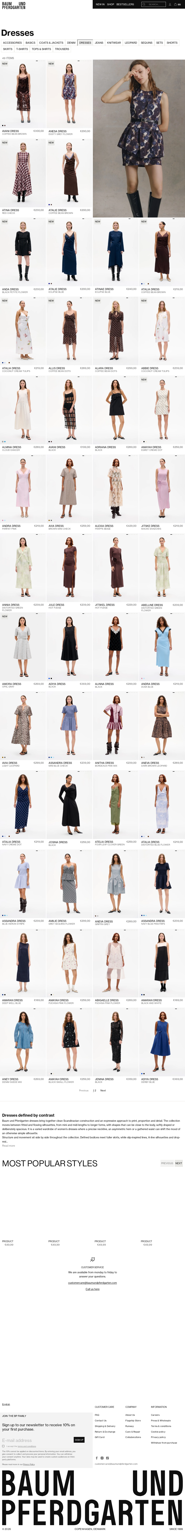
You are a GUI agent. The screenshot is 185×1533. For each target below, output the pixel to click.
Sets (159, 42)
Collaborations (133, 1437)
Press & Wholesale (161, 1420)
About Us (130, 1415)
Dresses (85, 42)
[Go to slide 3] (41, 534)
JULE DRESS (56, 606)
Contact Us (100, 1420)
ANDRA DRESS (11, 527)
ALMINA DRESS (11, 448)
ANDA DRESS (15, 291)
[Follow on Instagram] (102, 1458)
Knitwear (114, 42)
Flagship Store (133, 1420)
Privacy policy (158, 1437)
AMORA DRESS (11, 685)
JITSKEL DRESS (105, 606)
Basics (30, 42)
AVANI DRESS (14, 132)
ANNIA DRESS (12, 607)
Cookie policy (158, 1431)
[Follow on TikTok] (107, 1458)
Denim (71, 42)
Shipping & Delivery (105, 1426)
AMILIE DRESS (62, 922)
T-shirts (22, 49)
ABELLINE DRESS (152, 608)
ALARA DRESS (106, 369)
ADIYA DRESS (57, 685)
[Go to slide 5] (136, 534)
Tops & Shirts (41, 49)
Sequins (146, 42)
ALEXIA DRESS (104, 527)
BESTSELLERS (125, 4)
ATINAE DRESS (104, 290)
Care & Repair (132, 1431)
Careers (155, 1415)
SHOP (110, 4)
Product (7, 1241)
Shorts (172, 42)
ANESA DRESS (60, 132)
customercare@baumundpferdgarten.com (92, 1282)
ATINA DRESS (10, 211)
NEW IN (100, 4)
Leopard (131, 42)
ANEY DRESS (12, 1080)
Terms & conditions (161, 1426)
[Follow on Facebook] (96, 1458)
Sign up (79, 1440)
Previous (167, 1163)
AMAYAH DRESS (151, 448)
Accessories (12, 42)
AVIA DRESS (60, 527)
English (6, 1404)
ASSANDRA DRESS (60, 764)
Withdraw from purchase (164, 1442)
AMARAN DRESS (12, 1001)
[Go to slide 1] (37, 534)
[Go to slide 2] (39, 534)
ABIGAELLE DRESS (107, 1001)
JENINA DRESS (104, 1080)
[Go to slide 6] (183, 534)
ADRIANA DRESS (105, 448)
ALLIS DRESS (60, 369)
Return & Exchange (105, 1431)
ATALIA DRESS (153, 291)
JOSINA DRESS (58, 843)
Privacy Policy (29, 1464)
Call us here (93, 1289)
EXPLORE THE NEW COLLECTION (23, 1399)
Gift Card (99, 1437)
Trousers (62, 49)
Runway (129, 1426)
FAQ (97, 1415)
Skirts (7, 49)
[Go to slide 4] (44, 534)
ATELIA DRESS (110, 843)
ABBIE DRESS (155, 369)
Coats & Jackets (51, 42)
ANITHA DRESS (106, 764)
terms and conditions (27, 1446)
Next (103, 1090)
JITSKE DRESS (151, 527)
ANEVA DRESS (154, 764)
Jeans (99, 42)
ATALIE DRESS (61, 211)
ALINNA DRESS (104, 685)
